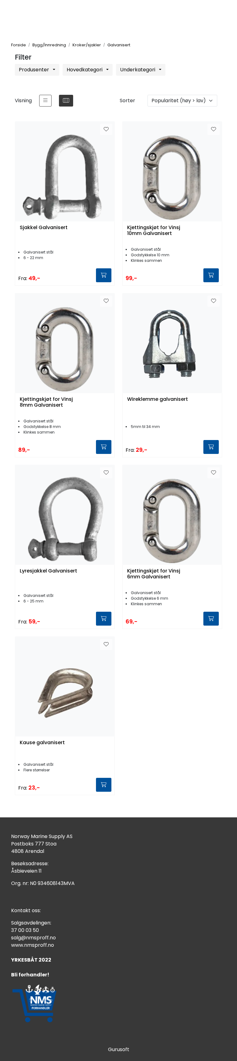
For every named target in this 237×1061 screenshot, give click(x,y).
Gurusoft (118, 1049)
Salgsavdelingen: (31, 922)
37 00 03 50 (25, 930)
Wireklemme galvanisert (157, 399)
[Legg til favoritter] (106, 129)
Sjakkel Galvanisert (44, 227)
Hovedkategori (85, 69)
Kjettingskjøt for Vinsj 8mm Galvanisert (46, 402)
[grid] (66, 101)
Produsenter (34, 69)
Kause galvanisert (42, 743)
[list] (45, 101)
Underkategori (138, 69)
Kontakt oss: (26, 910)
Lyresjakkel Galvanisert (48, 571)
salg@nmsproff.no (33, 937)
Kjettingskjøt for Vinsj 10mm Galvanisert (153, 230)
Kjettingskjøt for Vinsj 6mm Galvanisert (153, 574)
